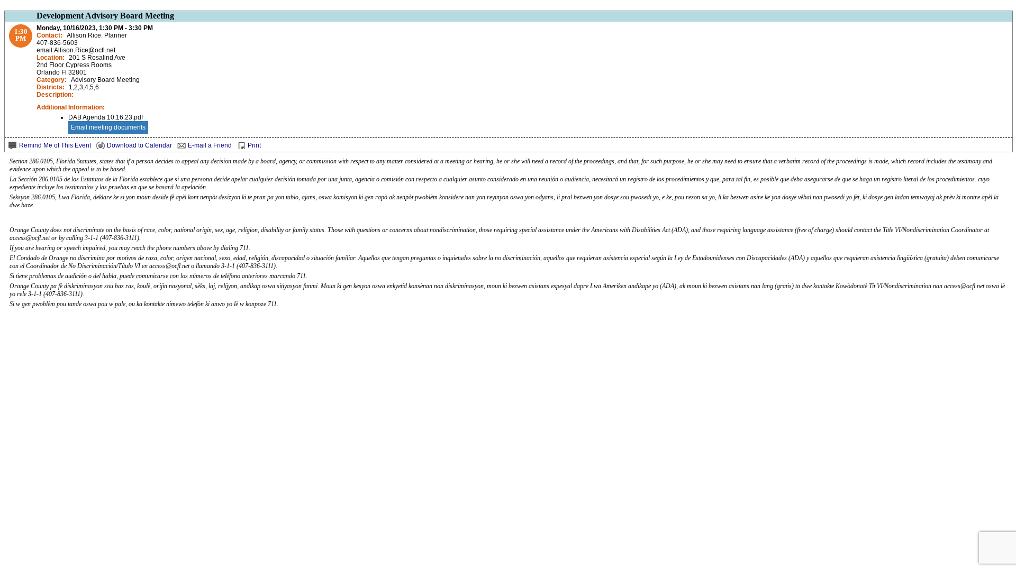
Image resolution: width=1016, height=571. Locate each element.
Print (254, 145)
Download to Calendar (139, 145)
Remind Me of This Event (55, 145)
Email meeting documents (108, 127)
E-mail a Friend (210, 145)
